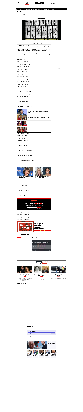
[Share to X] (37, 43)
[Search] (18, 3)
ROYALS (46, 7)
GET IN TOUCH (42, 230)
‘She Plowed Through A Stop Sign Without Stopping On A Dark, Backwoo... (30, 237)
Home (17, 14)
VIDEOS (51, 7)
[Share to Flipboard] (39, 43)
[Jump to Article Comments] (32, 43)
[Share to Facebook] (34, 43)
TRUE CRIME (41, 7)
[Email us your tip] (27, 4)
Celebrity (20, 14)
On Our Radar (23, 14)
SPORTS (55, 7)
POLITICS (35, 7)
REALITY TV (30, 7)
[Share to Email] (42, 43)
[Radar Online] (39, 3)
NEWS (25, 7)
